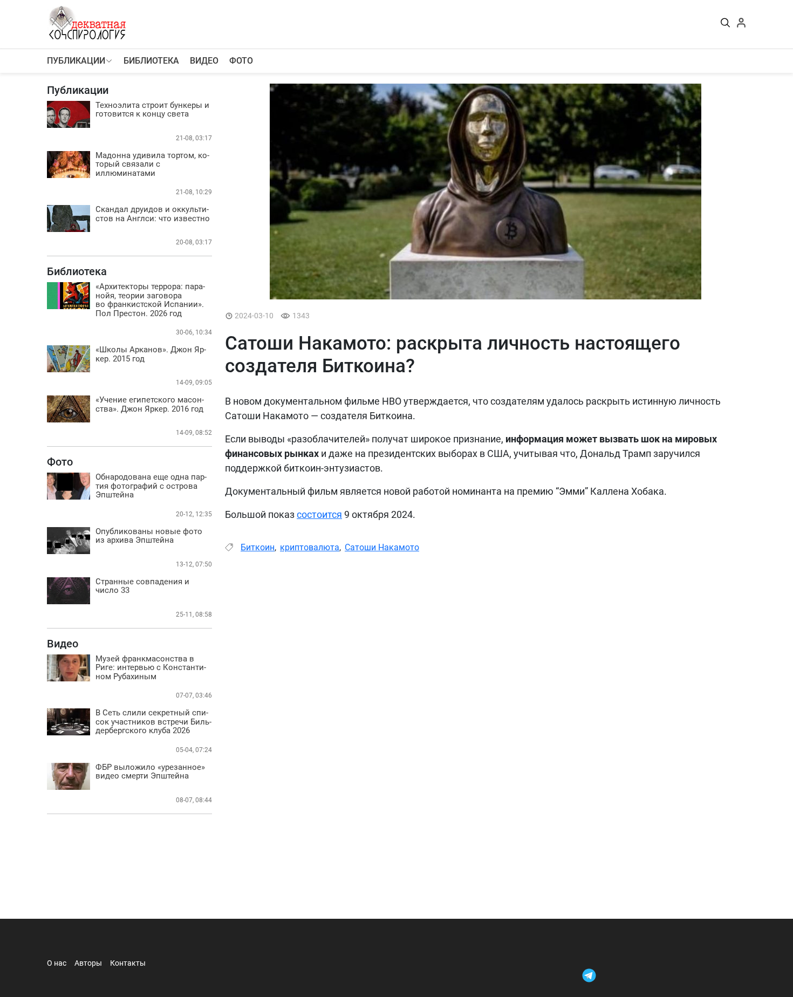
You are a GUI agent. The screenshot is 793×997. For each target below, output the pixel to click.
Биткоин (258, 547)
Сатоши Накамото (382, 547)
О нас (56, 963)
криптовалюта (309, 547)
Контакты (128, 963)
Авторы (88, 963)
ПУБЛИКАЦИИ (76, 61)
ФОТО (241, 61)
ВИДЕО (204, 61)
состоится (319, 514)
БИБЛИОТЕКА (151, 61)
